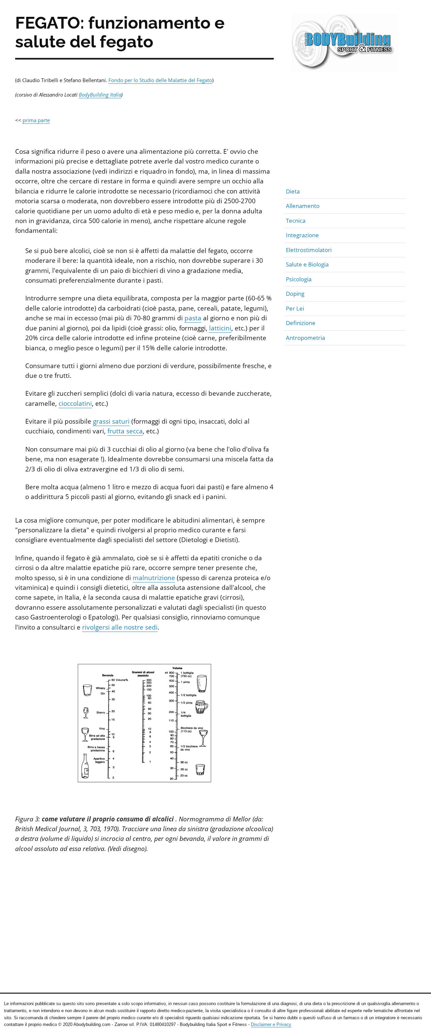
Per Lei (295, 308)
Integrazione (302, 235)
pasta (193, 318)
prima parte (36, 120)
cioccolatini (75, 403)
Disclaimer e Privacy (271, 1024)
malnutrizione (154, 577)
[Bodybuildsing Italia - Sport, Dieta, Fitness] (344, 45)
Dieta (293, 191)
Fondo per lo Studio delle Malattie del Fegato (160, 80)
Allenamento (303, 206)
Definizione (301, 323)
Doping (295, 293)
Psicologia (298, 279)
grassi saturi (111, 421)
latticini (220, 328)
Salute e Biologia (307, 264)
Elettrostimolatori (309, 250)
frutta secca (125, 431)
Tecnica (295, 220)
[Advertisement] (144, 919)
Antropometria (305, 338)
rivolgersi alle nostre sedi (120, 627)
